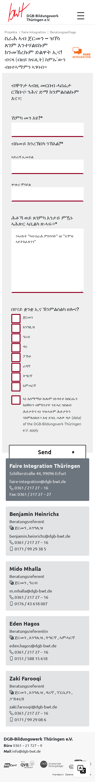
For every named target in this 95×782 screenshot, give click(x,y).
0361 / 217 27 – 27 (34, 494)
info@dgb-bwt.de (26, 751)
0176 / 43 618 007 (31, 603)
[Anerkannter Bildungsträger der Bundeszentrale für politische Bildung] (51, 763)
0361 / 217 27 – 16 (31, 487)
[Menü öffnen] (81, 16)
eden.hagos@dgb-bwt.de (32, 645)
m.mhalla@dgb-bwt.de (30, 590)
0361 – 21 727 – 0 (27, 745)
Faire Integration (33, 32)
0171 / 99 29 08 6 (30, 719)
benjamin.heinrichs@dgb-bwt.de (39, 536)
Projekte (11, 32)
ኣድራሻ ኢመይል (22, 156)
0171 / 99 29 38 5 (30, 548)
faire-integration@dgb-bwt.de (37, 481)
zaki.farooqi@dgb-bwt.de (33, 706)
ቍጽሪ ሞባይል (21, 184)
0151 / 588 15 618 (31, 658)
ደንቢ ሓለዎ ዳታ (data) (64, 417)
